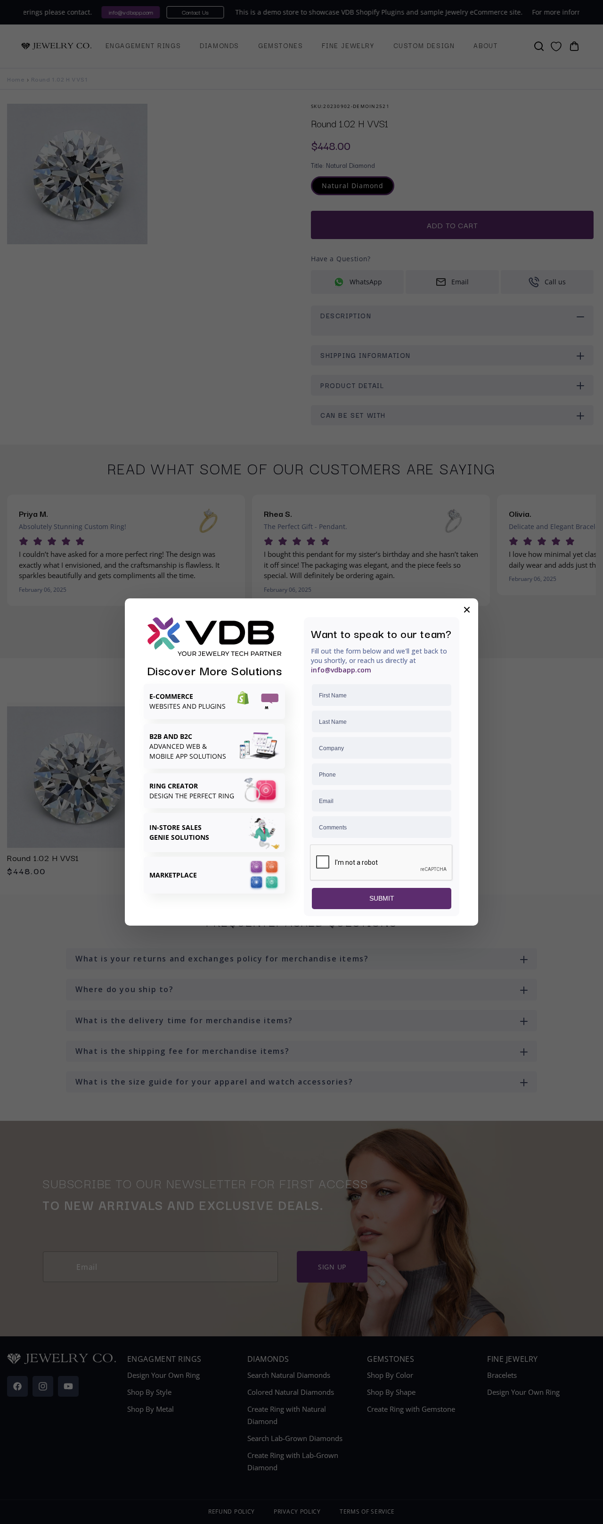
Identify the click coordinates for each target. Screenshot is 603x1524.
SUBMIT (381, 898)
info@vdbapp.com (341, 669)
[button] (466, 609)
